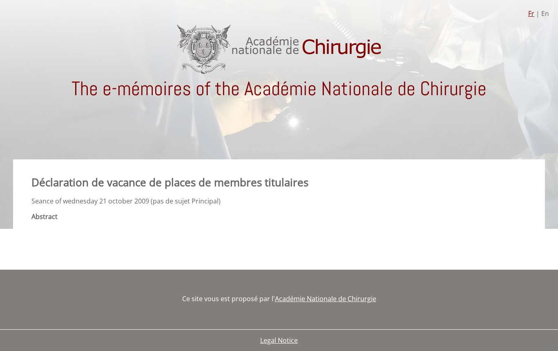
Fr (531, 13)
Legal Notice (279, 340)
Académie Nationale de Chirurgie (325, 298)
